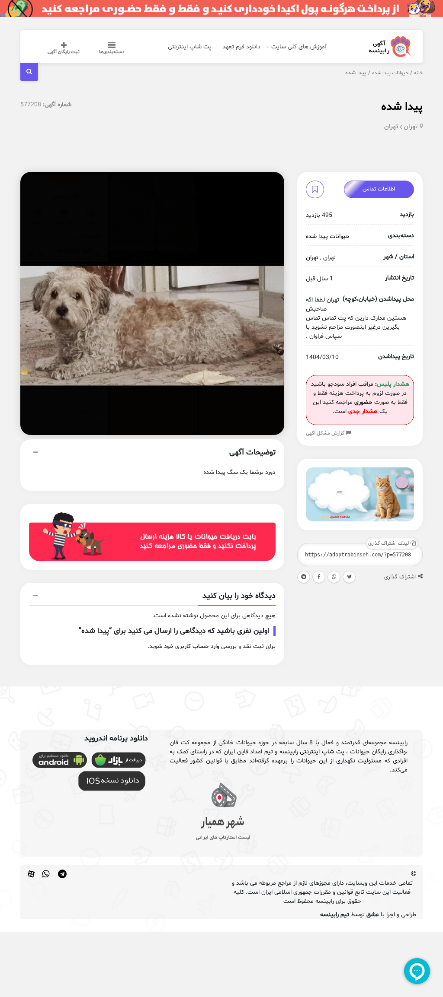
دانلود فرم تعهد (241, 47)
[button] (152, 453)
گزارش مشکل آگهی (326, 433)
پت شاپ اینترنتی (190, 47)
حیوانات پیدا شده (390, 73)
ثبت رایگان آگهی (64, 52)
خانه (418, 73)
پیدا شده (402, 106)
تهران (410, 126)
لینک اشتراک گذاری (389, 543)
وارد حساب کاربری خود (191, 646)
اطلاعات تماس (379, 189)
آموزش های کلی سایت (299, 47)
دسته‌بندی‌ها (111, 52)
